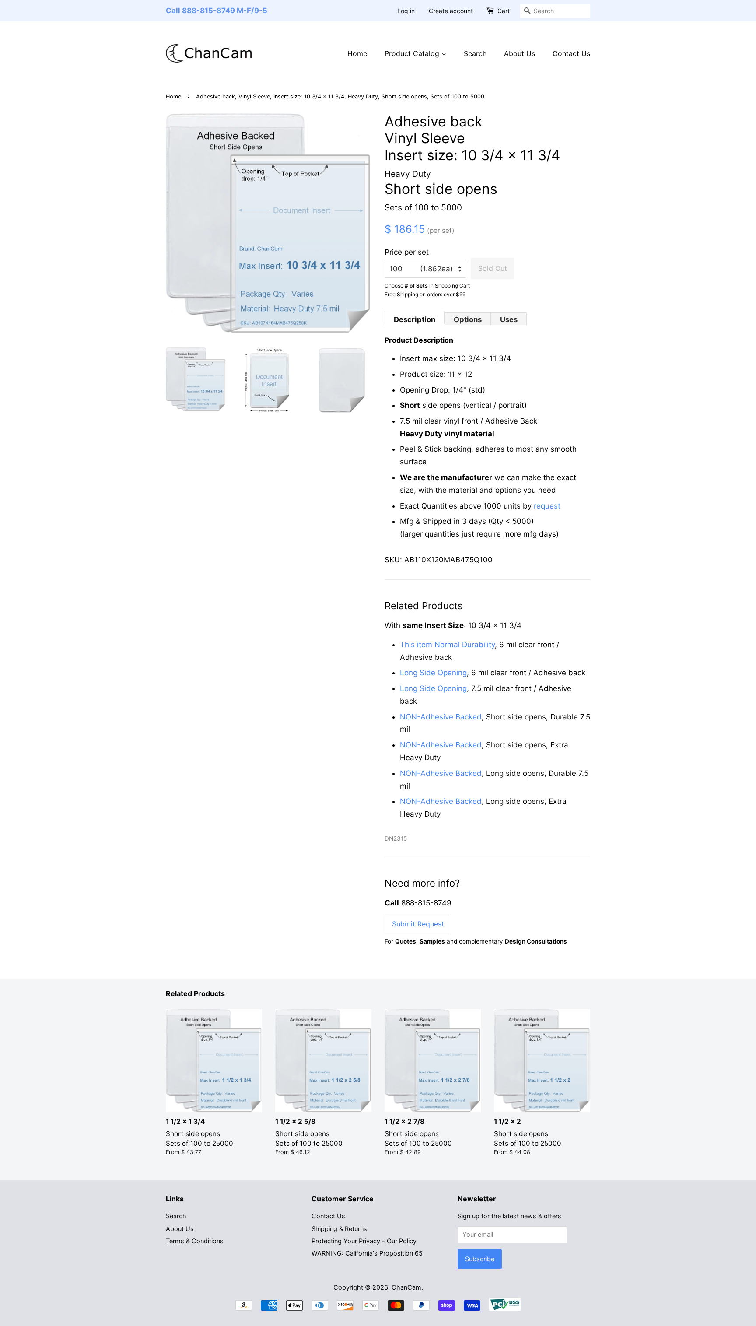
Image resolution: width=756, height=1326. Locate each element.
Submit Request (418, 923)
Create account (451, 10)
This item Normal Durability (447, 644)
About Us (519, 53)
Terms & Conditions (195, 1241)
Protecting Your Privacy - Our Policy (364, 1241)
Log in (406, 10)
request (547, 506)
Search (475, 53)
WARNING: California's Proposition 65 (367, 1253)
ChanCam (406, 1287)
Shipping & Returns (339, 1228)
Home (357, 53)
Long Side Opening (433, 672)
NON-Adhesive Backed (441, 716)
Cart (503, 10)
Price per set (407, 252)
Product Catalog (413, 53)
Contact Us (571, 53)
